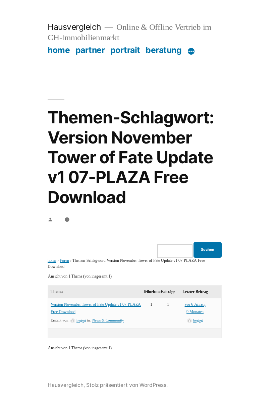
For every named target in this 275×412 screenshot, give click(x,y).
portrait (125, 50)
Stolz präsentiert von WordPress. (127, 385)
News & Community (108, 320)
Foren (64, 260)
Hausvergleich (74, 27)
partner (90, 50)
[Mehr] (191, 51)
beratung (163, 50)
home (59, 50)
